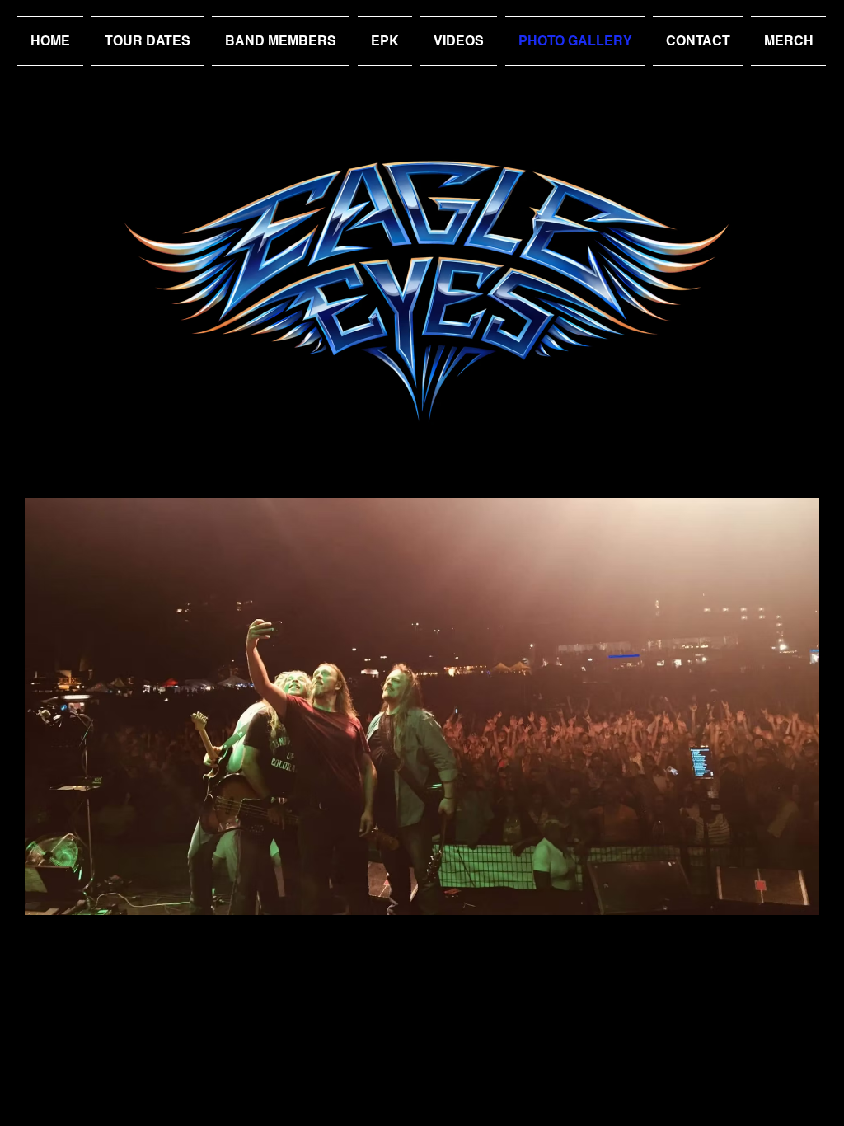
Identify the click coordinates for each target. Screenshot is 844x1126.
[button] (422, 706)
